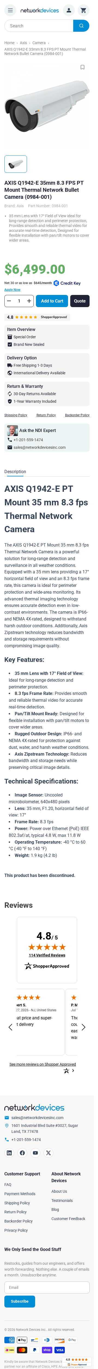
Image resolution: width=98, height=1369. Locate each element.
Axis (23, 43)
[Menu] (10, 10)
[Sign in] (69, 10)
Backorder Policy (77, 415)
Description (15, 471)
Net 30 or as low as (28, 286)
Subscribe (20, 1301)
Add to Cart (52, 301)
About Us (59, 1191)
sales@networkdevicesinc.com (40, 447)
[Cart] (84, 10)
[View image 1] (15, 164)
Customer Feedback (68, 1219)
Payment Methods (19, 1194)
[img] (47, 946)
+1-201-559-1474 (28, 440)
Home (9, 43)
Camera (39, 43)
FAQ (7, 1184)
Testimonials (62, 1200)
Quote (80, 301)
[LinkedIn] (9, 1153)
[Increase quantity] (29, 301)
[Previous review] (10, 1027)
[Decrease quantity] (9, 301)
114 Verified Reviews (47, 955)
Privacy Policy (16, 1230)
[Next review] (84, 1027)
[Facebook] (22, 1153)
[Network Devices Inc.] (40, 10)
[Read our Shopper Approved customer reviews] (77, 1362)
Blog (55, 1209)
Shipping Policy (15, 415)
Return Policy (46, 415)
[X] (48, 1153)
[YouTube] (35, 1153)
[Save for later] (82, 67)
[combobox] (47, 26)
